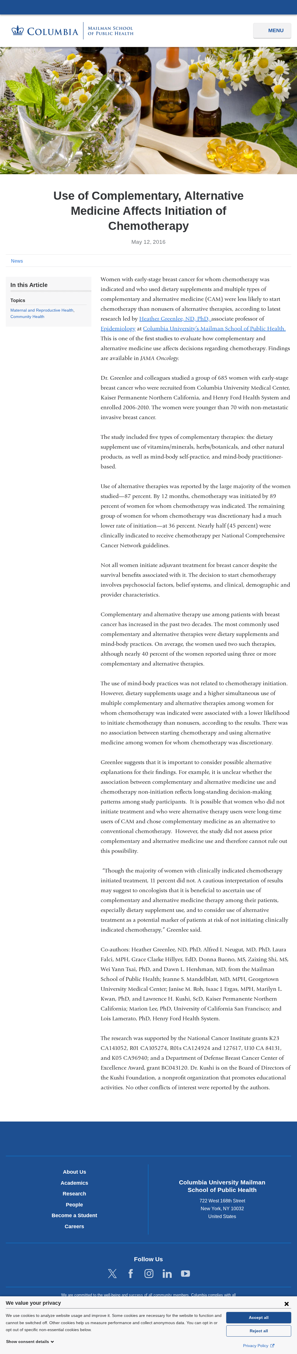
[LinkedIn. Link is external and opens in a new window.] (167, 1274)
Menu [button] (276, 30)
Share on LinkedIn (278, 261)
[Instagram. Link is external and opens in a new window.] (149, 1274)
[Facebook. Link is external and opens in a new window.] (130, 1274)
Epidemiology (118, 328)
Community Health (27, 316)
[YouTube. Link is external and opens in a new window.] (185, 1274)
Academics (74, 1183)
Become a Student (74, 1215)
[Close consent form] (286, 1303)
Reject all (259, 1330)
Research (74, 1194)
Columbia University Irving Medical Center (148, 7)
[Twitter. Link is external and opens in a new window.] (112, 1274)
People (74, 1205)
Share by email (287, 261)
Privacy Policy (256, 1345)
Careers (74, 1226)
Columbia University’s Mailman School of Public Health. (214, 328)
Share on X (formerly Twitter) (269, 261)
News (17, 261)
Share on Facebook (259, 261)
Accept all (259, 1317)
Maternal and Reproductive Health (41, 310)
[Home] (72, 30)
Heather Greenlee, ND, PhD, (175, 318)
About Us (74, 1172)
